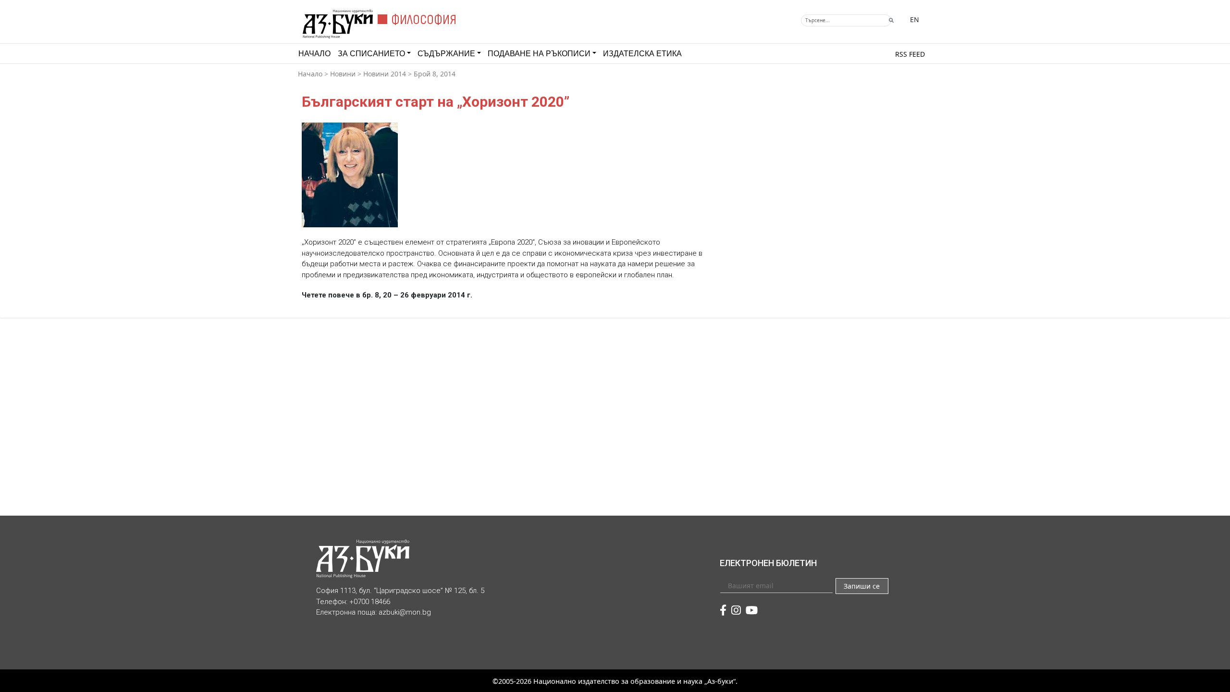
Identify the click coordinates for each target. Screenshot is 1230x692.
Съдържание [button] (446, 53)
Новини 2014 (384, 73)
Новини (343, 73)
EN (914, 19)
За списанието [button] (371, 53)
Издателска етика (642, 53)
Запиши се (862, 586)
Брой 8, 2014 (434, 73)
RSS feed (910, 54)
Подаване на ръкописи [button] (539, 53)
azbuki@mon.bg (405, 612)
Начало (314, 53)
